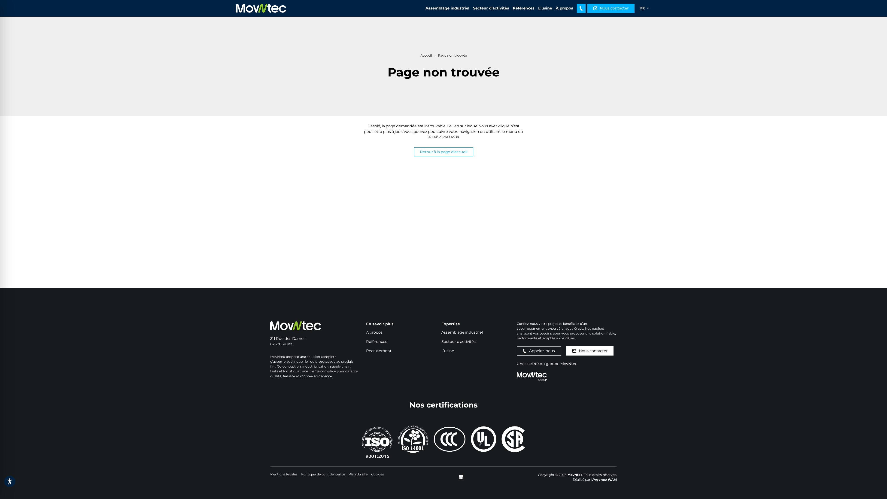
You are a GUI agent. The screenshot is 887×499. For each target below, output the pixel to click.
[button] (581, 8)
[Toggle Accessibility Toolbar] (10, 481)
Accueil (426, 55)
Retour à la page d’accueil (443, 152)
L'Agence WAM (604, 480)
